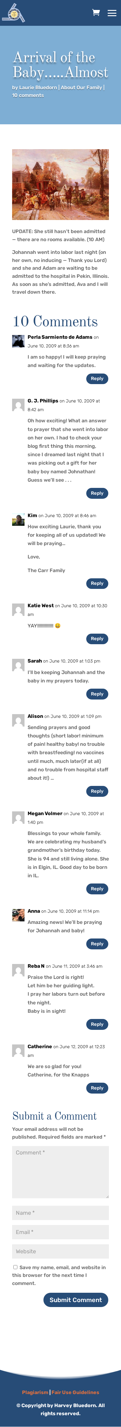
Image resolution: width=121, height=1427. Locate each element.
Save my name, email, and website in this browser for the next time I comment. (59, 1275)
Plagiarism (35, 1392)
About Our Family (81, 87)
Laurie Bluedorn (38, 87)
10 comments (28, 95)
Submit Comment (76, 1300)
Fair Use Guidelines (75, 1392)
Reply (97, 378)
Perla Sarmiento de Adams (60, 337)
